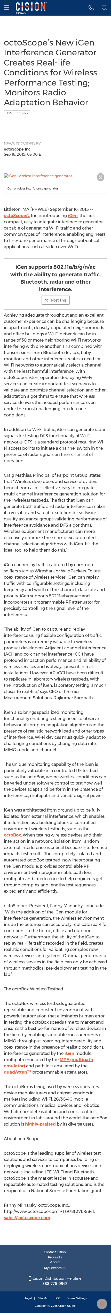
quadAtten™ (17, 1072)
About (55, 1262)
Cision (62, 1306)
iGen (73, 215)
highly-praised (40, 1124)
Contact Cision (55, 1252)
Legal (28, 1298)
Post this (58, 300)
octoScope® (16, 215)
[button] (91, 8)
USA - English (16, 113)
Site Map (43, 1298)
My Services (53, 1268)
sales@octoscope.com (27, 1217)
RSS (58, 1298)
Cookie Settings (77, 1298)
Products (55, 1257)
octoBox (12, 835)
